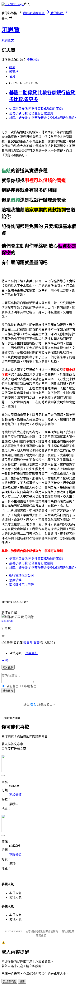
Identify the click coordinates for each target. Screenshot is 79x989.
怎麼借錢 (15, 580)
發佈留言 (8, 690)
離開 (22, 981)
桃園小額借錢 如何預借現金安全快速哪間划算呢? (42, 118)
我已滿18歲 (9, 981)
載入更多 (8, 667)
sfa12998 (7, 620)
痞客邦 (28, 642)
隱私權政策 (68, 931)
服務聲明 (41, 935)
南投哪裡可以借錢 (21, 584)
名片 (12, 76)
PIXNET (17, 931)
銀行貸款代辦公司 (21, 575)
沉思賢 (11, 29)
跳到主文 (8, 40)
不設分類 (33, 59)
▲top (5, 660)
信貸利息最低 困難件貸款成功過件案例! (36, 108)
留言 (36, 642)
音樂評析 (31, 653)
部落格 (13, 71)
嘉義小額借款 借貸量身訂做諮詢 (31, 113)
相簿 (12, 67)
